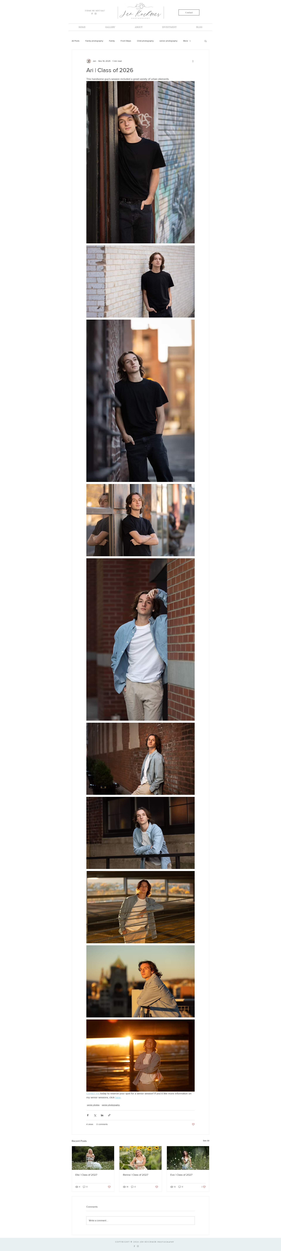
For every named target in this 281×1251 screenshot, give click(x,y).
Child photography (145, 41)
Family (112, 41)
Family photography (94, 41)
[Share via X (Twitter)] (95, 1115)
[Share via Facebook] (87, 1115)
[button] (205, 41)
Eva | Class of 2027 (181, 1174)
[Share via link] (109, 1115)
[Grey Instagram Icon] (95, 13)
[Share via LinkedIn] (102, 1115)
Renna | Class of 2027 (135, 1174)
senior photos (93, 1105)
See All (206, 1140)
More (185, 41)
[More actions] (193, 61)
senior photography (168, 41)
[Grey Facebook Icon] (92, 13)
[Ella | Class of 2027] (93, 1158)
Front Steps (126, 41)
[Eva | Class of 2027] (188, 1158)
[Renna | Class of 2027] (140, 1158)
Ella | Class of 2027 (86, 1174)
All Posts (75, 41)
